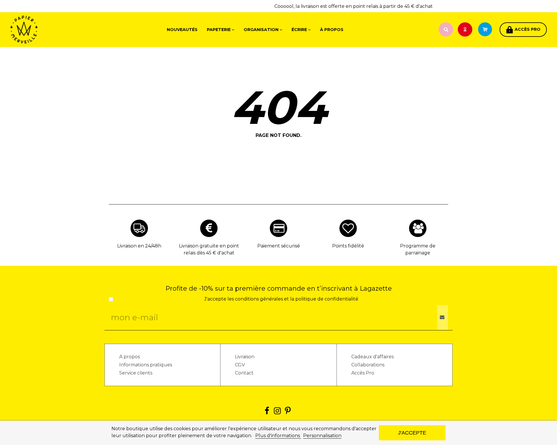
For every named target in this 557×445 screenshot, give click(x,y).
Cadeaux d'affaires (372, 356)
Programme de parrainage (417, 249)
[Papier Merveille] (42, 30)
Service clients (135, 373)
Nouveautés (182, 29)
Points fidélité (348, 246)
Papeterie (219, 29)
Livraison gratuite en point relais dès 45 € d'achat (209, 249)
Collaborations (367, 365)
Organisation (261, 29)
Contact (244, 373)
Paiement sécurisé (278, 246)
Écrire (299, 29)
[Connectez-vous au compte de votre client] (465, 29)
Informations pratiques (145, 365)
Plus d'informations (278, 435)
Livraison (244, 356)
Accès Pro (362, 373)
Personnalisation (322, 435)
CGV (240, 365)
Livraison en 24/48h (139, 246)
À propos (331, 29)
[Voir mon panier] (487, 30)
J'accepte (412, 433)
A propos (129, 356)
